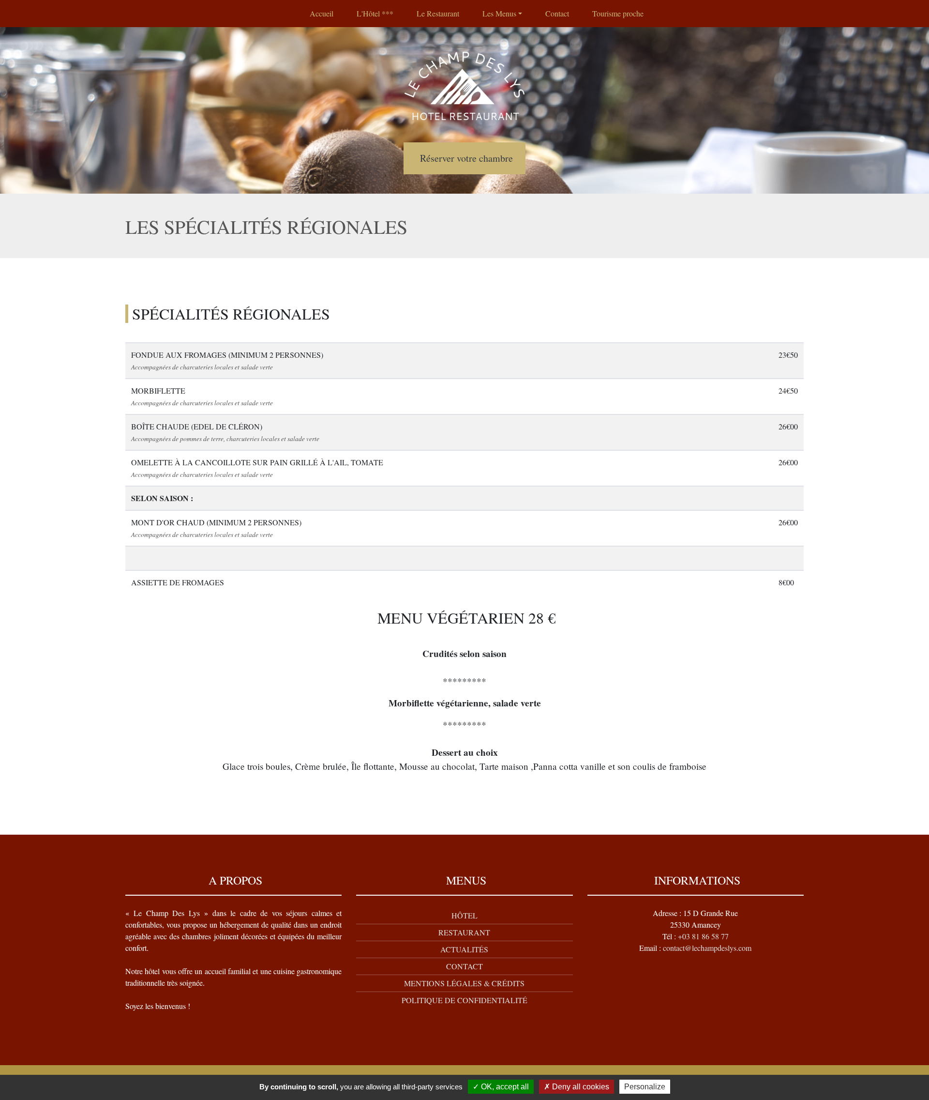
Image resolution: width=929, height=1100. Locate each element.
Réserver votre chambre (466, 158)
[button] (502, 13)
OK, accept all (504, 1087)
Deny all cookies (579, 1087)
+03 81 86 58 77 (703, 936)
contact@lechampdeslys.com (707, 948)
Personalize (644, 1087)
